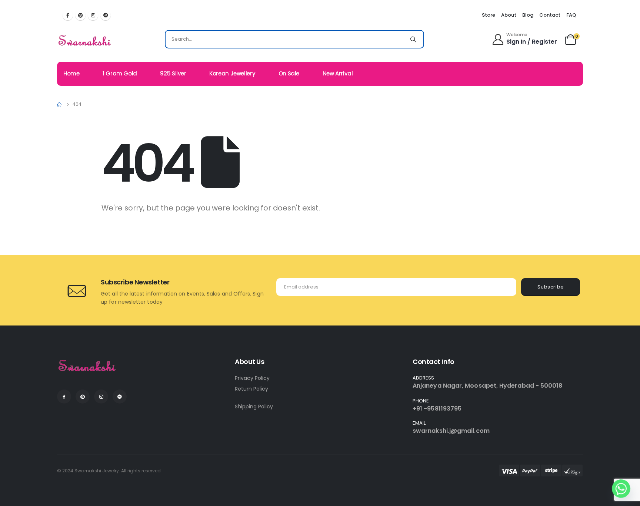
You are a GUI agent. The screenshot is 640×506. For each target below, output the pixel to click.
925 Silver (173, 73)
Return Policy (251, 388)
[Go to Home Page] (59, 104)
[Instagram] (93, 15)
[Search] (413, 39)
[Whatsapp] (621, 488)
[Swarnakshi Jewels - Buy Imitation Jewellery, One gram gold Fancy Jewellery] (85, 41)
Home (71, 73)
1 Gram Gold (120, 73)
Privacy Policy (252, 378)
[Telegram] (105, 15)
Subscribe (550, 287)
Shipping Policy (254, 406)
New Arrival (338, 73)
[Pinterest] (80, 15)
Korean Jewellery (232, 73)
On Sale (289, 73)
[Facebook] (68, 15)
